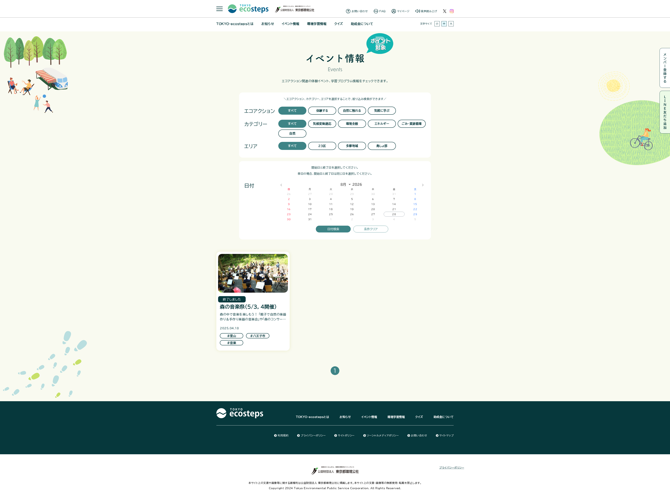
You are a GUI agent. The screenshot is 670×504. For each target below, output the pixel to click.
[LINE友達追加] (665, 112)
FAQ (382, 11)
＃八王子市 (257, 335)
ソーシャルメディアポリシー (383, 435)
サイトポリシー (346, 435)
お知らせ (267, 23)
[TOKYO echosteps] (239, 410)
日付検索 (333, 229)
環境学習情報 (316, 23)
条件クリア (371, 229)
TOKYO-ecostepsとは (235, 23)
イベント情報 (290, 23)
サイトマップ (446, 435)
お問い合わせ (360, 11)
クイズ (338, 23)
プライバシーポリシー (313, 435)
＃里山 (231, 335)
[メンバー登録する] (665, 68)
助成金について (362, 23)
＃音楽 (231, 342)
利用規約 (283, 435)
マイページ (403, 11)
